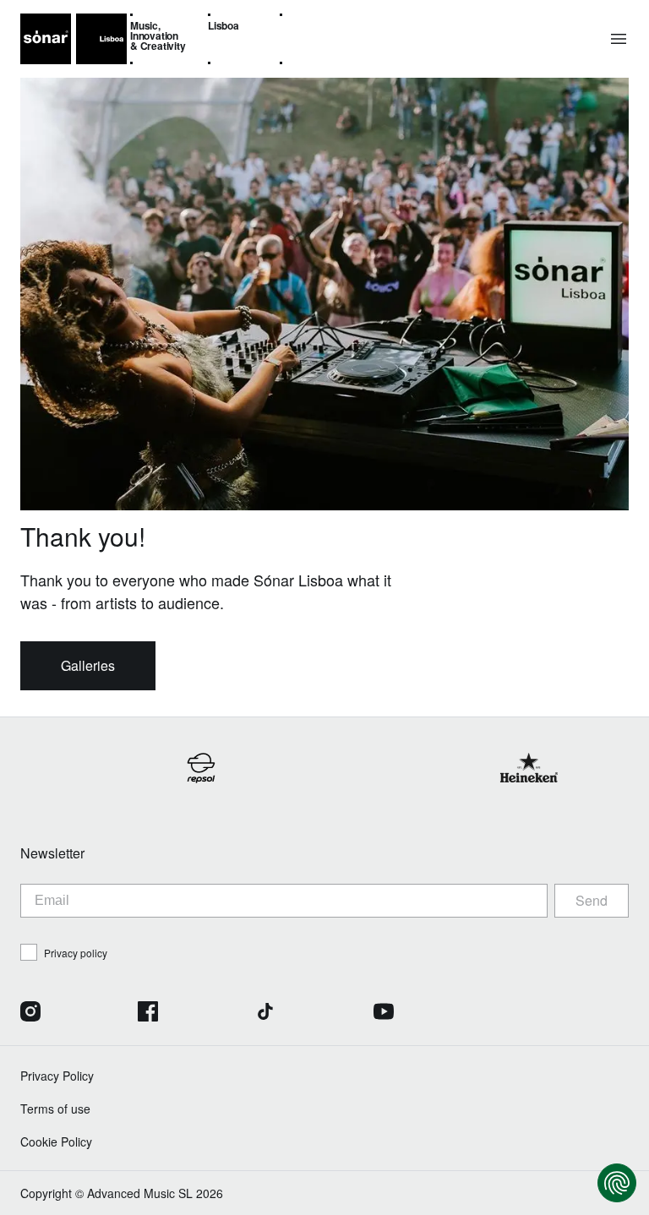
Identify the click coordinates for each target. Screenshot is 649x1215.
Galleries (88, 665)
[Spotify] (618, 1013)
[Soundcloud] (501, 1013)
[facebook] (148, 1013)
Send (591, 900)
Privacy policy (75, 952)
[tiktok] (265, 1013)
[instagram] (30, 1013)
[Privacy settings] (616, 1182)
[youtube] (384, 1013)
